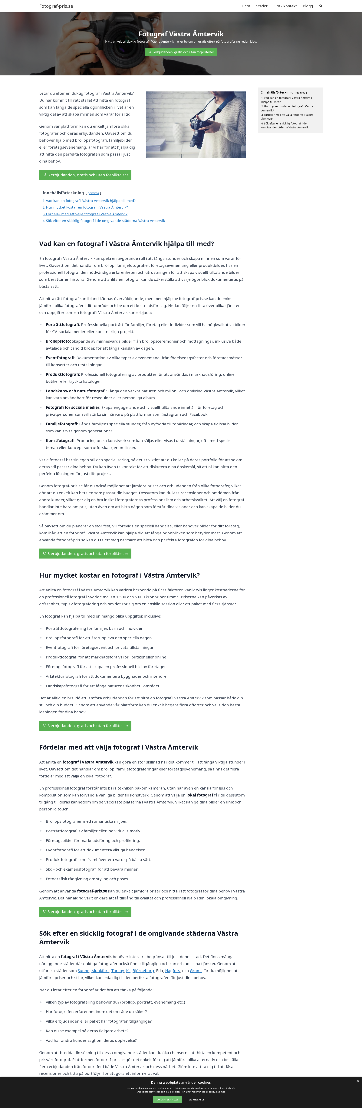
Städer (262, 5)
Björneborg (143, 970)
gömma (93, 193)
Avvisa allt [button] (196, 1099)
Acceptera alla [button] (167, 1099)
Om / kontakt (285, 5)
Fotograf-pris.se (56, 6)
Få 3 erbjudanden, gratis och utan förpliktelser (181, 52)
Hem (246, 5)
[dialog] (181, 1092)
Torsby (117, 970)
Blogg (308, 5)
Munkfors (100, 970)
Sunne (83, 970)
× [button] (357, 1081)
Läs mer (220, 1091)
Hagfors (172, 970)
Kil (128, 970)
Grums (196, 970)
